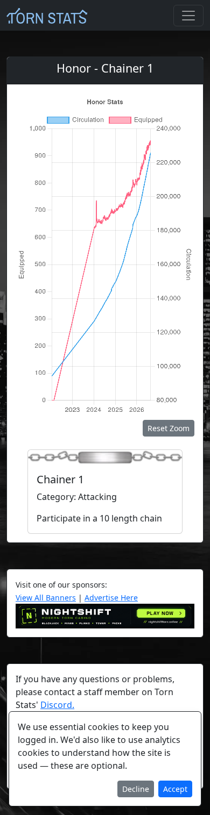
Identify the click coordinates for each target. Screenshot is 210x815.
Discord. (57, 705)
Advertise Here (111, 597)
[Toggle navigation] (188, 15)
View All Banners (46, 597)
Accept (175, 789)
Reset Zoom (169, 428)
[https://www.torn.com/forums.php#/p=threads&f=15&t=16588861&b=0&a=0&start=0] (105, 615)
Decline (135, 789)
